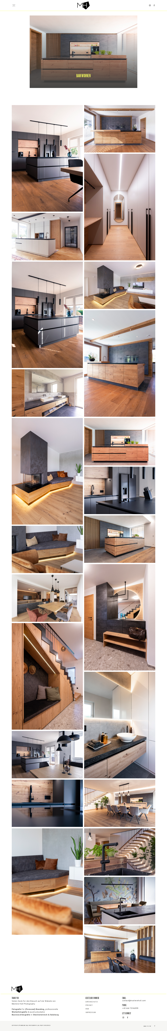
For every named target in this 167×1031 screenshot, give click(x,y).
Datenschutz (91, 1002)
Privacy (89, 1005)
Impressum (90, 1012)
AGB (87, 1009)
